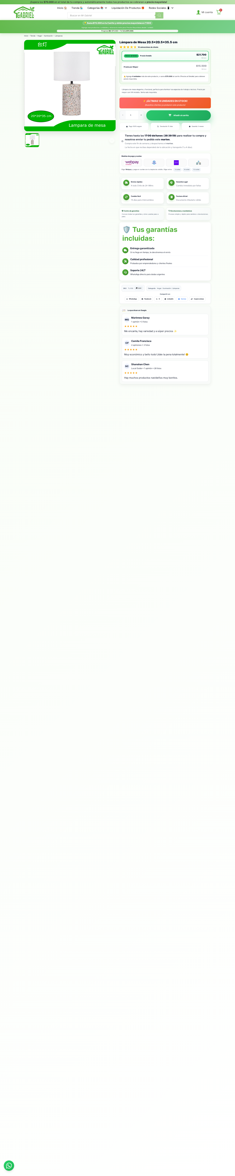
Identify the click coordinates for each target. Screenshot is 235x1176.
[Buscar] (159, 15)
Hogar (39, 36)
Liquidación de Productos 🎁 (128, 7)
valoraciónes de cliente (148, 47)
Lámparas (59, 36)
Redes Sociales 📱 (159, 7)
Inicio (26, 36)
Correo (183, 299)
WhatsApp (133, 299)
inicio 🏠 (62, 7)
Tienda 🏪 (77, 7)
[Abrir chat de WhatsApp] (9, 1166)
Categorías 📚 (95, 7)
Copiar (139, 288)
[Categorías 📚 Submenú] (106, 8)
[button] (178, 115)
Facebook (147, 299)
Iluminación (48, 36)
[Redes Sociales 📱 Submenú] (172, 8)
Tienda (32, 36)
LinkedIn (170, 299)
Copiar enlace (199, 299)
